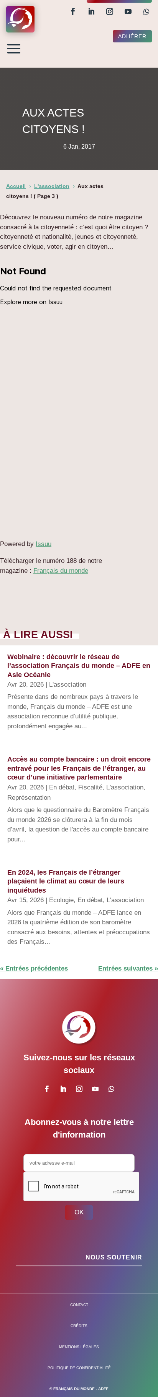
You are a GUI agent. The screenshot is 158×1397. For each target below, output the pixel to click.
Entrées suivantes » (128, 968)
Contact (79, 1305)
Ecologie (61, 900)
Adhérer (132, 36)
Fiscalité (90, 787)
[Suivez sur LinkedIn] (91, 11)
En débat (61, 787)
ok (79, 1212)
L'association (67, 684)
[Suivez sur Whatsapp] (146, 11)
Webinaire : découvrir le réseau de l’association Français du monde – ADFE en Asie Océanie (78, 666)
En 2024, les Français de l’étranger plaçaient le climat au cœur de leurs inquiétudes (65, 881)
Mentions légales (79, 1347)
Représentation (29, 797)
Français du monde (60, 570)
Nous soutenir (114, 1257)
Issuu (43, 544)
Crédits (79, 1326)
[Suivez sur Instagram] (109, 11)
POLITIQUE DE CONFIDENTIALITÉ (79, 1368)
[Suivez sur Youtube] (128, 11)
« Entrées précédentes (34, 968)
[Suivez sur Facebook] (73, 11)
